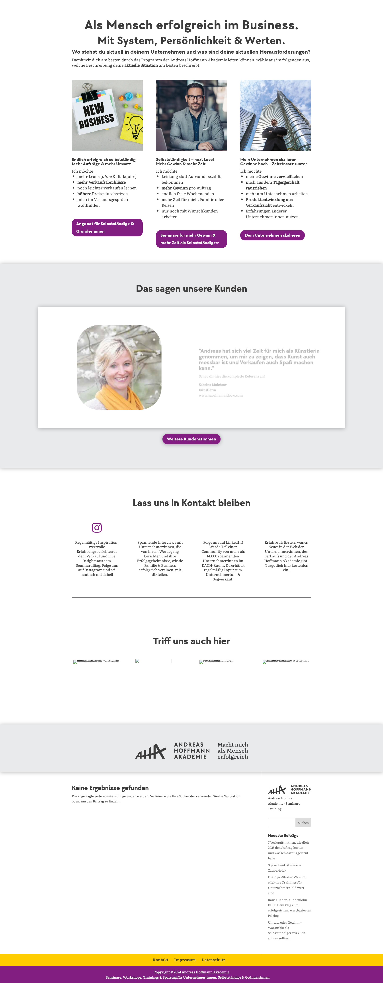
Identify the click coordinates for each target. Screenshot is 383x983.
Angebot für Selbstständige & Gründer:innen (105, 227)
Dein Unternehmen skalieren (272, 235)
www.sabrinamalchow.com (221, 388)
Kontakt (160, 959)
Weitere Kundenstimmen (191, 439)
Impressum (185, 959)
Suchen (303, 822)
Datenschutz (213, 959)
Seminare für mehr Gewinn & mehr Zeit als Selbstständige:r (189, 239)
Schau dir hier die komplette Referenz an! (232, 369)
